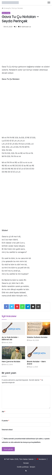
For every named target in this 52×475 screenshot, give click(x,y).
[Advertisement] (26, 46)
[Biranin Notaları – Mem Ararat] (38, 352)
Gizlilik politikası (23, 467)
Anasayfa (7, 8)
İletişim (32, 467)
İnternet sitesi (7, 430)
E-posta (5, 421)
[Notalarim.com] (10, 2)
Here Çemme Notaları (11, 361)
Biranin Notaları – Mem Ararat (36, 362)
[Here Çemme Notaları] (13, 352)
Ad (3, 411)
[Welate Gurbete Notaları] (38, 328)
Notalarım (42, 459)
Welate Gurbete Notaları (37, 337)
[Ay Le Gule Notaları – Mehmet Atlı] (13, 328)
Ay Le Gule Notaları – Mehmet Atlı (10, 338)
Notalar (26, 463)
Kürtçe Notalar (17, 8)
